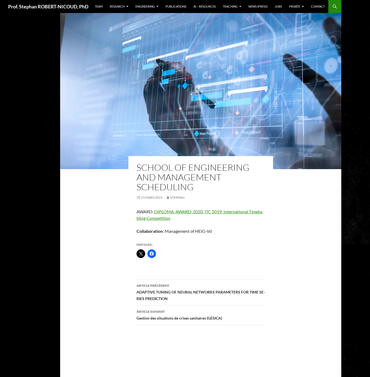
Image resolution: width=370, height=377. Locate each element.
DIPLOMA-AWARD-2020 (178, 211)
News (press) (258, 6)
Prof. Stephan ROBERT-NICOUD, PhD (48, 6)
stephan (177, 197)
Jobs (278, 6)
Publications (175, 6)
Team (99, 6)
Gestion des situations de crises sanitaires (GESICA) (179, 315)
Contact (318, 6)
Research (117, 6)
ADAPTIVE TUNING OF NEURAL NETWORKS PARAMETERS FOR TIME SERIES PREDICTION (201, 292)
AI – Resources (204, 6)
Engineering (145, 6)
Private (294, 6)
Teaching (230, 6)
